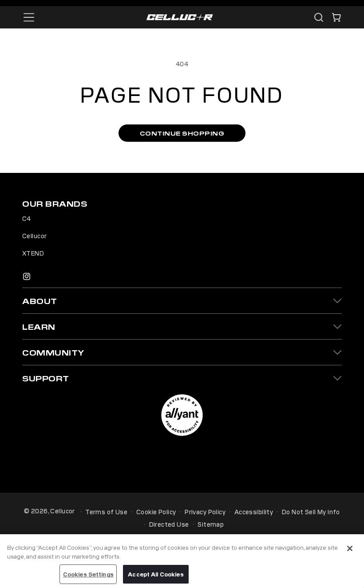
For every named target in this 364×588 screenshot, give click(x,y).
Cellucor (34, 236)
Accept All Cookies (155, 574)
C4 (26, 218)
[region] (182, 561)
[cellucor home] (179, 17)
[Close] (350, 548)
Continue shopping (182, 133)
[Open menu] (28, 17)
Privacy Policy (205, 512)
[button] (336, 17)
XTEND (33, 253)
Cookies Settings (88, 574)
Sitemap (211, 524)
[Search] (318, 17)
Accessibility (253, 512)
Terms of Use (106, 512)
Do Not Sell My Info (311, 512)
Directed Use (169, 524)
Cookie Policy (156, 512)
